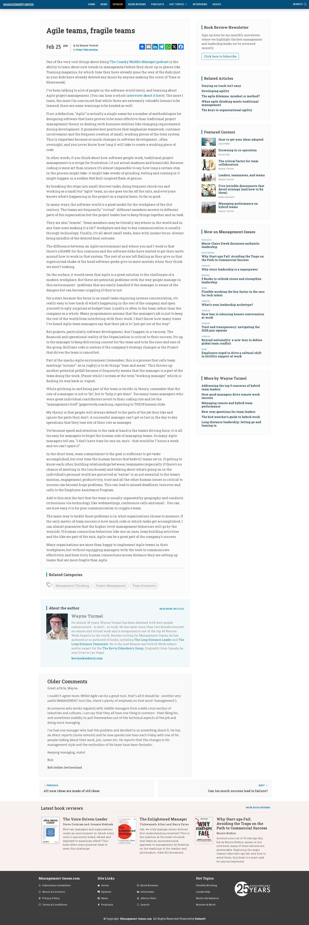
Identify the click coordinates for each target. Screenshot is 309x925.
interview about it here (144, 95)
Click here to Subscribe (220, 56)
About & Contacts (53, 891)
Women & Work (205, 904)
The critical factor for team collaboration (238, 162)
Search (145, 904)
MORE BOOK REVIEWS (258, 807)
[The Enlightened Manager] (129, 837)
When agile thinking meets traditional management (230, 103)
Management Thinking (72, 585)
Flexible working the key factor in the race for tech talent (233, 293)
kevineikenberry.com (87, 658)
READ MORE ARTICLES (172, 609)
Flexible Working (206, 885)
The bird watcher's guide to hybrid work (231, 417)
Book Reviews (137, 4)
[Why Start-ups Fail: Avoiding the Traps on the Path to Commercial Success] (206, 841)
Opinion (118, 4)
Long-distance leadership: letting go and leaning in (231, 423)
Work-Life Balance (207, 898)
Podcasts (157, 4)
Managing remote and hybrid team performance (227, 404)
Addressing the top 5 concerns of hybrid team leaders (231, 387)
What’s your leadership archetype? (227, 304)
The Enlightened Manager (163, 819)
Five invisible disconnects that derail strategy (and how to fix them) (241, 189)
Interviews (200, 4)
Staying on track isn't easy (221, 86)
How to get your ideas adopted (241, 139)
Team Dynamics (144, 585)
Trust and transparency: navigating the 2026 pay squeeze (231, 328)
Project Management (111, 585)
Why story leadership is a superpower (230, 269)
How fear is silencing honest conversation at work (233, 315)
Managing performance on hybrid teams (238, 205)
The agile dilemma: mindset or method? (231, 96)
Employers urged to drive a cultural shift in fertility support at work (231, 354)
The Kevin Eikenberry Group (122, 648)
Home (91, 4)
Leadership (203, 891)
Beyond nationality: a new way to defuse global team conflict (232, 341)
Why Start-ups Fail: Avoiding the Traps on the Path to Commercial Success (233, 258)
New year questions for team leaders (228, 412)
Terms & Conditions (54, 904)
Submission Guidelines (56, 885)
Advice (216, 4)
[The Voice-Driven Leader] (52, 835)
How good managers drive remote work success (231, 396)
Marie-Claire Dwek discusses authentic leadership (230, 245)
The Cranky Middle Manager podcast (139, 62)
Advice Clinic (148, 898)
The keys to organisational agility (227, 110)
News (103, 4)
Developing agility (215, 91)
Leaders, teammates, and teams (242, 175)
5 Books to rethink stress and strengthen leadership (231, 280)
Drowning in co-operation (238, 150)
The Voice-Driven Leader (85, 819)
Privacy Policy (51, 898)
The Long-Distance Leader (153, 640)
